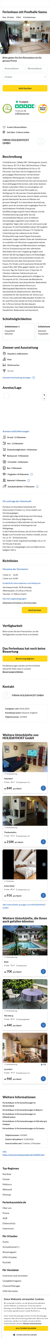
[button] (41, 3)
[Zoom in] (44, 395)
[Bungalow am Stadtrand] (25, 994)
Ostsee (6, 1179)
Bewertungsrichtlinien (13, 672)
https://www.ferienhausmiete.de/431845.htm (23, 1155)
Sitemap (7, 1194)
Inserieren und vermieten (15, 1275)
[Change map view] (6, 395)
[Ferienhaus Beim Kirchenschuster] (25, 864)
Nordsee (7, 1174)
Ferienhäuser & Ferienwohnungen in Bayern (23, 1110)
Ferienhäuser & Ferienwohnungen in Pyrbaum (23, 1128)
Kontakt (7, 1262)
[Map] (25, 409)
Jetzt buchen (25, 88)
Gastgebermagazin (12, 1280)
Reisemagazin (9, 1252)
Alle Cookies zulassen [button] (26, 1328)
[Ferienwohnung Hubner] (25, 940)
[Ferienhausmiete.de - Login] (35, 3)
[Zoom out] (44, 398)
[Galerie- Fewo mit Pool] (25, 811)
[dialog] (26, 1317)
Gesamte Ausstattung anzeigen (17, 377)
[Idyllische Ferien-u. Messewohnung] (25, 1048)
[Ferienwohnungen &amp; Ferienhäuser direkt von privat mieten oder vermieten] (4, 3)
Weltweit (7, 1189)
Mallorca (7, 1184)
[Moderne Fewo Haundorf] (25, 757)
